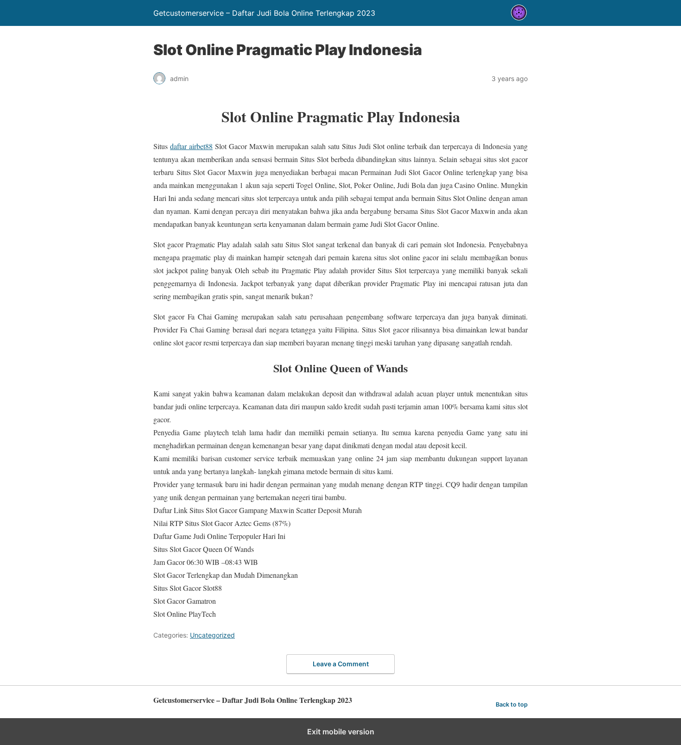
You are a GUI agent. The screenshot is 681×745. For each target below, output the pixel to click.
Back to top (512, 704)
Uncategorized (212, 635)
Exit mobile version (340, 731)
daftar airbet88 (191, 146)
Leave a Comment (341, 664)
